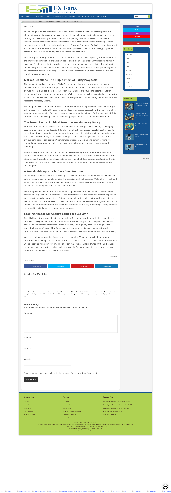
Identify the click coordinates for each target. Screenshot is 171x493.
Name (27, 337)
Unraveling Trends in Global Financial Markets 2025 (117, 405)
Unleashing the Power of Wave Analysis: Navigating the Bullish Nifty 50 (35, 294)
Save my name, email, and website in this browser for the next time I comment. (61, 373)
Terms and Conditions (69, 414)
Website (27, 359)
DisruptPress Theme (93, 430)
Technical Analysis (59, 16)
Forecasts (95, 16)
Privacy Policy (67, 408)
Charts (47, 16)
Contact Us (66, 418)
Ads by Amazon (113, 256)
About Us (66, 401)
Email (27, 348)
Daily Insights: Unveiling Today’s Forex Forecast (116, 401)
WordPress (81, 430)
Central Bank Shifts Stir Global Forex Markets (116, 408)
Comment (29, 313)
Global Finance (74, 16)
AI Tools (29, 16)
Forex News (38, 16)
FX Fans (65, 8)
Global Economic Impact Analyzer (112, 411)
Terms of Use (89, 428)
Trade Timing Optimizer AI (110, 414)
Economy (85, 16)
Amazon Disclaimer (69, 405)
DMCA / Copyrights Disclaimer (72, 411)
